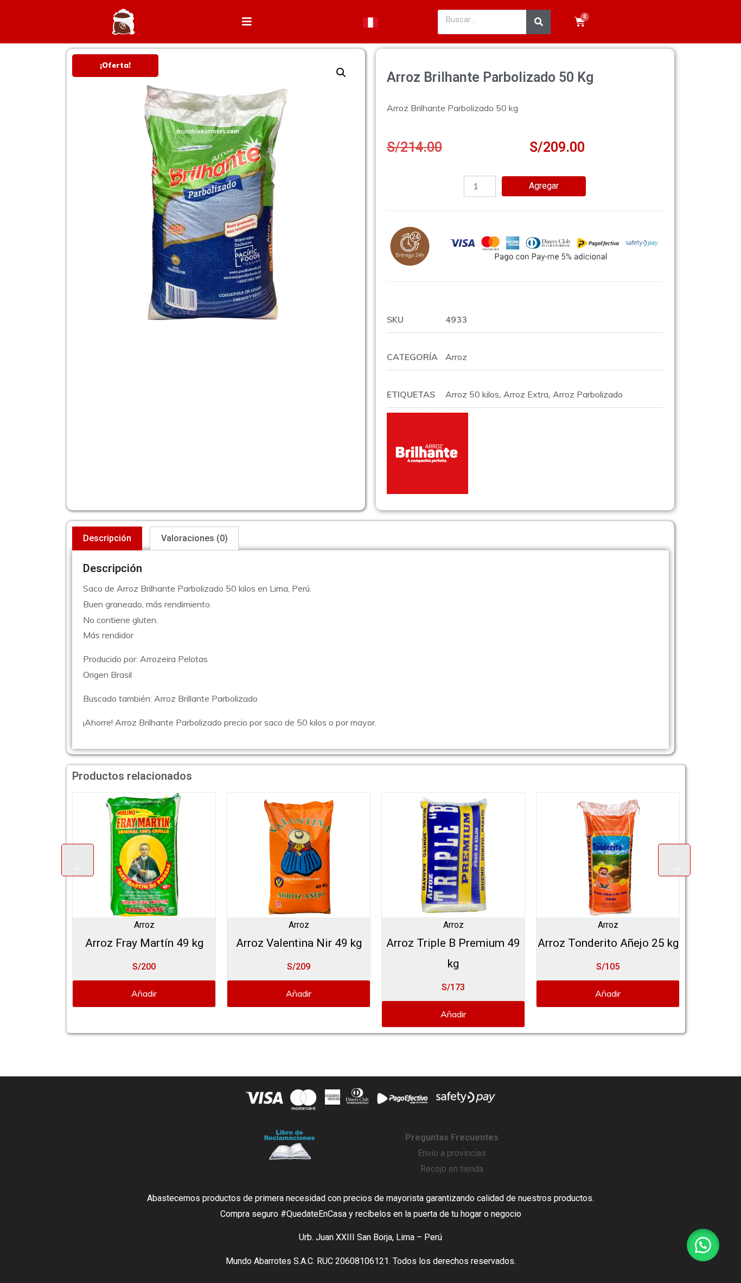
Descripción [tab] (107, 538)
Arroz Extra (525, 394)
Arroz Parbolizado (588, 394)
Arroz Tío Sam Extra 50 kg (646, 943)
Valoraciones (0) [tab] (194, 538)
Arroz (456, 356)
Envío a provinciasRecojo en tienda (452, 1153)
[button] (341, 72)
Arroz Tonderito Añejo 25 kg (492, 943)
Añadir (183, 993)
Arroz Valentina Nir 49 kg (183, 943)
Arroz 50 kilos (472, 394)
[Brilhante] (427, 453)
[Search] (538, 22)
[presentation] (77, 860)
